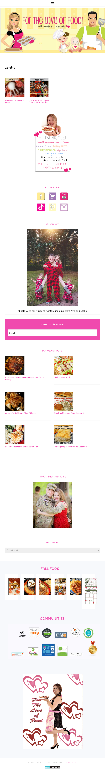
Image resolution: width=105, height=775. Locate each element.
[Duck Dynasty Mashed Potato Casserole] (63, 443)
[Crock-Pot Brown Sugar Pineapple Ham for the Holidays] (14, 374)
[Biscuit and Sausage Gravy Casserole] (63, 410)
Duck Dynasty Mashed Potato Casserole (70, 447)
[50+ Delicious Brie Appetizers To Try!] (60, 597)
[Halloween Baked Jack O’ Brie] (29, 596)
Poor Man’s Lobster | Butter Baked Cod (21, 447)
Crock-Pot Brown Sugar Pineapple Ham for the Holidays (25, 378)
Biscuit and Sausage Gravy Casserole (69, 413)
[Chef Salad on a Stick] (63, 374)
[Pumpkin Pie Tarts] (14, 596)
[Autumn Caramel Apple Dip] (45, 596)
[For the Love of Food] (52, 54)
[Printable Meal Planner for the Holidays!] (91, 606)
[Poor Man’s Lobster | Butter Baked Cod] (14, 443)
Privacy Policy (71, 762)
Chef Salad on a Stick (63, 377)
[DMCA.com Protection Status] (52, 770)
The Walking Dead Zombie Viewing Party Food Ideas (39, 101)
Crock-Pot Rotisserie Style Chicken (20, 413)
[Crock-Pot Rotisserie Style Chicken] (14, 410)
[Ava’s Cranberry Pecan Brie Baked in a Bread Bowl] (75, 596)
